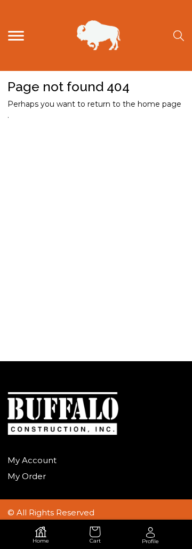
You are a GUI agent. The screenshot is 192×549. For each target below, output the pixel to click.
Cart (95, 541)
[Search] (179, 36)
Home (41, 541)
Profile (150, 541)
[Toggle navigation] (16, 35)
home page (159, 104)
